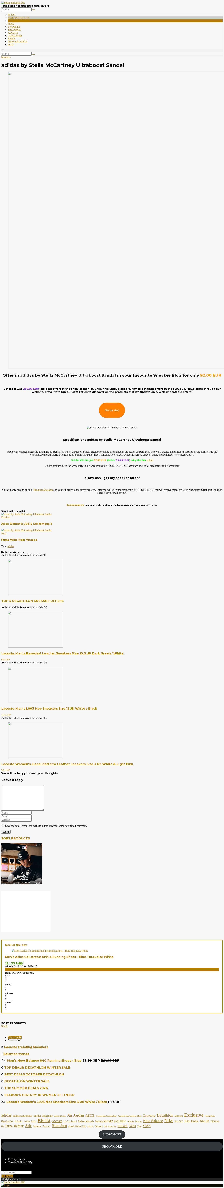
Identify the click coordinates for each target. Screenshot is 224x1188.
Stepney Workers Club (77, 1126)
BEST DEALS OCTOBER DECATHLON (34, 1074)
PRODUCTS (20, 838)
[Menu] (2, 50)
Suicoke (90, 1126)
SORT (5, 838)
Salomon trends (16, 1054)
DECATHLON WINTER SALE (26, 1081)
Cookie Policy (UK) (20, 1162)
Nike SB (204, 1121)
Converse (15, 35)
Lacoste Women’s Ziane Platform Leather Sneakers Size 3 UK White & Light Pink (67, 764)
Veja (139, 1126)
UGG (11, 44)
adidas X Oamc (60, 1116)
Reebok (19, 1126)
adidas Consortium (22, 1115)
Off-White (215, 1121)
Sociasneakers (75, 505)
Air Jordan (75, 1115)
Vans (132, 1126)
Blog (11, 14)
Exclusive (193, 1114)
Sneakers (6, 57)
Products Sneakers (43, 489)
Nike (11, 23)
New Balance (17, 41)
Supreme (99, 1126)
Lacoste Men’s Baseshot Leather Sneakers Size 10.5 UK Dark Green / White (62, 653)
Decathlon (165, 1115)
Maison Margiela (86, 1121)
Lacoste (14, 26)
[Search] (33, 9)
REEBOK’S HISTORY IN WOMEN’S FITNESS (39, 1095)
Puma (9, 1126)
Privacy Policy (16, 1159)
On (2, 1126)
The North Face (110, 1126)
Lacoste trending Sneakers (26, 1047)
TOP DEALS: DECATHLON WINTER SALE (37, 1067)
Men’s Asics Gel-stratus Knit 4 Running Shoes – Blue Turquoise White (59, 957)
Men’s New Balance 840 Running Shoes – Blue (44, 1060)
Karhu (33, 1121)
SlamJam (59, 1125)
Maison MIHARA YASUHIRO (110, 1121)
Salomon (14, 29)
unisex (123, 1125)
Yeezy (147, 1126)
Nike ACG (179, 1121)
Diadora (179, 1115)
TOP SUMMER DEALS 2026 (26, 1088)
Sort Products (18, 17)
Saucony (47, 1126)
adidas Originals (43, 1115)
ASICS (11, 38)
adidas (150, 460)
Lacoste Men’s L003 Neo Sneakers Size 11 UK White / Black (49, 708)
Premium (14, 20)
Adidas (13, 32)
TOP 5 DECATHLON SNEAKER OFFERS (32, 601)
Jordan (27, 1121)
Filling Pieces (210, 1116)
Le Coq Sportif (70, 1121)
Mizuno (131, 1121)
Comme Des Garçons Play (106, 1116)
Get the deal (112, 410)
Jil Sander (18, 1121)
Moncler (138, 1121)
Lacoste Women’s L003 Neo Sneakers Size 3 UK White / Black (56, 1102)
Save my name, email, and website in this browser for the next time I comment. (46, 825)
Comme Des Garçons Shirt (129, 1116)
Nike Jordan (191, 1121)
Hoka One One (7, 1121)
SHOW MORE (112, 1134)
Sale (28, 1125)
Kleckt (44, 1120)
